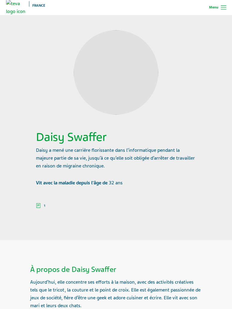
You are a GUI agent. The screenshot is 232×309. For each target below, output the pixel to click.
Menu (213, 7)
